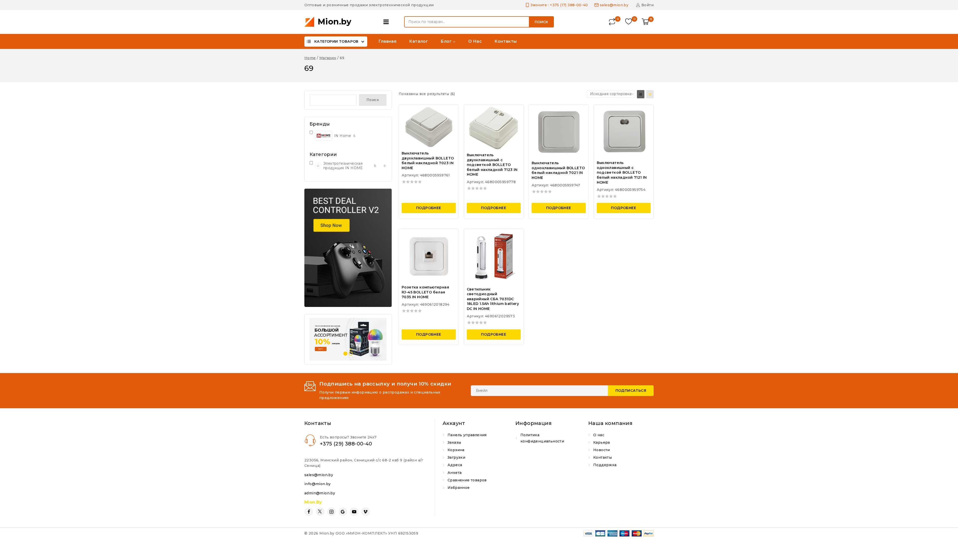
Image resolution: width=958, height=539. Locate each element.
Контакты (505, 41)
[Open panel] (387, 22)
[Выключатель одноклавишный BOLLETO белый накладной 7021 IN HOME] (559, 132)
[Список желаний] (629, 22)
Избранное (459, 487)
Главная (387, 41)
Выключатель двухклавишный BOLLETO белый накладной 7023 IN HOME (428, 160)
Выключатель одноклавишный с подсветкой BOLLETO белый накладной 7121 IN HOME (622, 172)
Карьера (601, 442)
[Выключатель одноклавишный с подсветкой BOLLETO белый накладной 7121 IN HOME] (624, 131)
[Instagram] (331, 511)
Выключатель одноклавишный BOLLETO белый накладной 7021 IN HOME (558, 170)
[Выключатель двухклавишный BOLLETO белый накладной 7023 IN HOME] (429, 127)
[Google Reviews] (343, 511)
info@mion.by (317, 484)
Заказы (454, 442)
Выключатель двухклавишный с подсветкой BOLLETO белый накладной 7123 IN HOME (492, 165)
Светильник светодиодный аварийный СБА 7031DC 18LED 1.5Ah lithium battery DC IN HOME (493, 299)
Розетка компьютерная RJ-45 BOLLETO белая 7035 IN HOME (425, 292)
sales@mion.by (318, 475)
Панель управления (467, 435)
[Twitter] (320, 511)
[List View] (650, 94)
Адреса (455, 465)
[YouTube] (354, 511)
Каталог (418, 41)
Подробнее (428, 208)
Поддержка (605, 465)
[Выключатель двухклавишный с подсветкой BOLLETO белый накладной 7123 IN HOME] (494, 128)
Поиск (541, 22)
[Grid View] (640, 94)
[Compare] (612, 22)
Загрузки (456, 457)
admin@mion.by (319, 493)
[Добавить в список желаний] (450, 111)
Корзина (456, 450)
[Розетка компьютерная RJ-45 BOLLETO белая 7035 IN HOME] (429, 256)
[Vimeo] (365, 511)
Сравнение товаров (467, 480)
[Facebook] (308, 511)
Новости (601, 450)
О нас (475, 41)
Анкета (455, 472)
